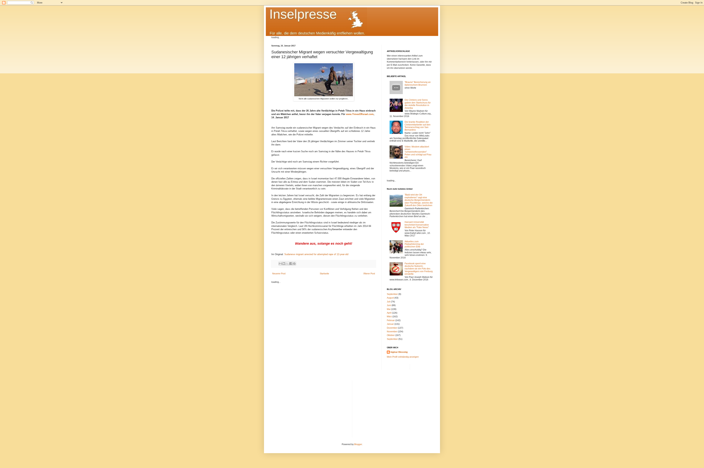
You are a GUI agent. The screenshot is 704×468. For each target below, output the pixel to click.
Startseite (324, 273)
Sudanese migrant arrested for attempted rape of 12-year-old (316, 254)
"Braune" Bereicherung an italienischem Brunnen (418, 83)
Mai (388, 309)
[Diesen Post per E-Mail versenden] (280, 263)
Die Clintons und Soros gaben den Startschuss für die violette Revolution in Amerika (418, 104)
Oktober (391, 335)
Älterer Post (369, 273)
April (389, 313)
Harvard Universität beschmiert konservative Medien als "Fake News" (417, 225)
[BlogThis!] (284, 263)
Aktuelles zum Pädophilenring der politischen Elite (414, 244)
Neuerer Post (278, 273)
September (392, 294)
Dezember (392, 328)
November (392, 331)
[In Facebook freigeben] (291, 263)
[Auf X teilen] (287, 263)
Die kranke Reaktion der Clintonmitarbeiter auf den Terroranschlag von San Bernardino (417, 126)
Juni (389, 305)
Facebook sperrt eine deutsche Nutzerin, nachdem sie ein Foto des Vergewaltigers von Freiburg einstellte (419, 268)
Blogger (358, 444)
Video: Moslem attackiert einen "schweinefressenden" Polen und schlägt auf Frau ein (418, 152)
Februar (391, 320)
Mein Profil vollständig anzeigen (403, 357)
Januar (390, 324)
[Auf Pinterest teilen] (294, 263)
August (390, 298)
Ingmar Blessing (399, 352)
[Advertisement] (394, 406)
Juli (388, 301)
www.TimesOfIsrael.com (360, 114)
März (389, 316)
